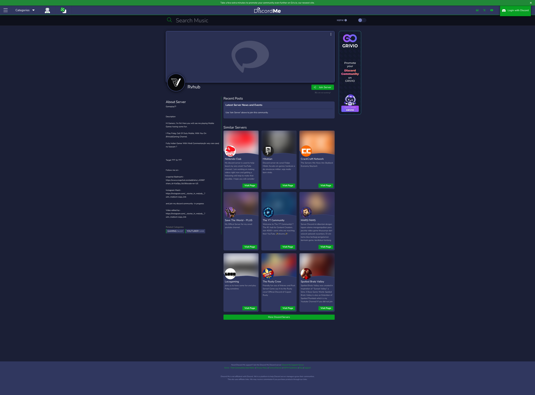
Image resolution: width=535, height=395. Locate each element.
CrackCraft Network (312, 159)
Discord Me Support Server (293, 365)
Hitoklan (267, 159)
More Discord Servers (279, 317)
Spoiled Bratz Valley (312, 281)
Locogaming (232, 281)
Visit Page (250, 185)
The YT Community (273, 220)
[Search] (169, 20)
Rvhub (194, 87)
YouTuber (195, 231)
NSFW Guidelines (290, 368)
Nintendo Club (233, 159)
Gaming (175, 231)
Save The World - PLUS (238, 220)
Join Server (325, 87)
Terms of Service (275, 368)
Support (307, 368)
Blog (301, 368)
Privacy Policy (262, 368)
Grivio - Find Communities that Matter (239, 368)
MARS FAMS (308, 220)
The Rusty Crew (272, 281)
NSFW (340, 20)
